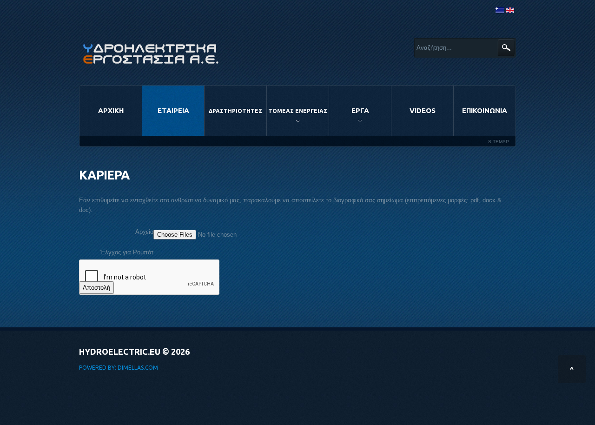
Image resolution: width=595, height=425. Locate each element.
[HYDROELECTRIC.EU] (151, 54)
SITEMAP (498, 141)
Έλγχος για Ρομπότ (126, 252)
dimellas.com (138, 368)
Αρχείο (144, 231)
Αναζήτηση (506, 47)
